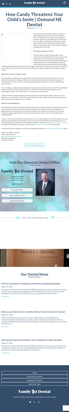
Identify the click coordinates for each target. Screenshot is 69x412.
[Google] (7, 4)
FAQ (54, 397)
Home (34, 373)
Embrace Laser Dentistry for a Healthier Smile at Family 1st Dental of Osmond (33, 312)
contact (46, 128)
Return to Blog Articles (34, 145)
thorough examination (41, 124)
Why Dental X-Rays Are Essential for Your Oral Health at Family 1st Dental (31, 340)
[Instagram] (34, 402)
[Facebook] (3, 4)
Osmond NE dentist (57, 128)
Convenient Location (34, 376)
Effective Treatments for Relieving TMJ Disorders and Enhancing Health (30, 284)
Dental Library (39, 397)
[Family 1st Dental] (34, 2)
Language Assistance (34, 380)
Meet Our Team (34, 384)
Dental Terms (30, 397)
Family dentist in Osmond (59, 122)
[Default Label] (10, 4)
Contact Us (48, 397)
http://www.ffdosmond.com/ (13, 136)
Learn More (6, 296)
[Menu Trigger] (64, 2)
